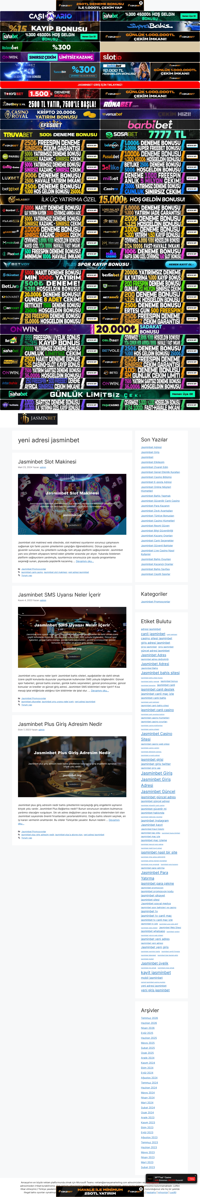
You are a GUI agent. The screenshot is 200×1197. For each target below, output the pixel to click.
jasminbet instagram (155, 820)
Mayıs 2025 (148, 1042)
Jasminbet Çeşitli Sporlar (155, 574)
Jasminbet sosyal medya (156, 903)
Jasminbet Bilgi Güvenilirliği (157, 530)
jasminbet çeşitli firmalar (170, 951)
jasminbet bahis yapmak (150, 681)
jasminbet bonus (169, 681)
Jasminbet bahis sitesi (160, 672)
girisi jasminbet (149, 647)
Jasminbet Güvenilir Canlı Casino (160, 500)
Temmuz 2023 (149, 1142)
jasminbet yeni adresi (152, 943)
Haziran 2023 (149, 1147)
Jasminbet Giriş (150, 452)
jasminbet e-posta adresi (150, 755)
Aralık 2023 (147, 1117)
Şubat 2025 (148, 1047)
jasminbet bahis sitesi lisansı (152, 678)
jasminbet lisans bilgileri (171, 833)
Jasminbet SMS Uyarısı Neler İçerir (59, 595)
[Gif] (100, 199)
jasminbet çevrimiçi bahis (150, 951)
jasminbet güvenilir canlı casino (152, 805)
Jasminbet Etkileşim (152, 462)
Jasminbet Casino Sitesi (156, 736)
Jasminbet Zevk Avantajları (157, 510)
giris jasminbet (165, 647)
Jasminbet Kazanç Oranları (157, 535)
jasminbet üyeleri (147, 959)
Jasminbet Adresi (151, 447)
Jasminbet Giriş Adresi (156, 782)
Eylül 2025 (147, 1032)
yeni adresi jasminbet (78, 572)
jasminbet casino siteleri (150, 729)
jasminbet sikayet (153, 895)
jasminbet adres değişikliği (155, 659)
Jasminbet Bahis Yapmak (156, 495)
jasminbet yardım (173, 932)
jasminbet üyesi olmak (166, 968)
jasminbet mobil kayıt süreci (151, 848)
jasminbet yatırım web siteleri (152, 935)
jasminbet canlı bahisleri (150, 702)
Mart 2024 (147, 1102)
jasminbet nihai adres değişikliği (153, 857)
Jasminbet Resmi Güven (155, 525)
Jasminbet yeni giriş (155, 947)
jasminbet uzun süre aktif (168, 924)
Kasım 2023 (148, 1122)
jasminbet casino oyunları (154, 721)
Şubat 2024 (148, 1107)
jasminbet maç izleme (154, 840)
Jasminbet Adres (153, 655)
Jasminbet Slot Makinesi (47, 462)
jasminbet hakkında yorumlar (151, 817)
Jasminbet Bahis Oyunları (156, 559)
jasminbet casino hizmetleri (155, 718)
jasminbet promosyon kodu (157, 891)
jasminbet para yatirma (152, 868)
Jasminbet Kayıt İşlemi (152, 829)
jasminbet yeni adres (155, 939)
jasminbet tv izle (149, 923)
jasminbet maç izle (150, 836)
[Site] (50, 145)
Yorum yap (26, 575)
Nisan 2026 (148, 1028)
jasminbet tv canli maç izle (157, 919)
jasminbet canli (166, 685)
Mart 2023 (147, 1162)
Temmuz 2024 (149, 1082)
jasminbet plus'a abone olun (68, 834)
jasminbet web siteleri (149, 928)
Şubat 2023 (148, 1167)
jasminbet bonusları (148, 685)
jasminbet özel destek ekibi (168, 955)
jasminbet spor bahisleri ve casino (158, 907)
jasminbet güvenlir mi (153, 808)
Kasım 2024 (148, 1062)
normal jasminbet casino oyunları (153, 982)
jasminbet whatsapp (153, 931)
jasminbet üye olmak (148, 968)
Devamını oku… (85, 561)
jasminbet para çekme (157, 883)
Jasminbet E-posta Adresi (156, 482)
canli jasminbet (153, 634)
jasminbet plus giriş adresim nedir (37, 834)
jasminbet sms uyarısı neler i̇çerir (57, 701)
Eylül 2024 (147, 1072)
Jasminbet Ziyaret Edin (154, 467)
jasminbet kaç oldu (150, 833)
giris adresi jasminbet (155, 643)
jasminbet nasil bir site (159, 852)
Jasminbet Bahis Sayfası (155, 569)
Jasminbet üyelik (154, 963)
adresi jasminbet (151, 629)
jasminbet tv (149, 911)
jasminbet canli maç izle (157, 694)
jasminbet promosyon (152, 887)
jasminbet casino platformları (152, 725)
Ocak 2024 (147, 1112)
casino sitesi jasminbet (156, 638)
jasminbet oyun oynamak (150, 864)
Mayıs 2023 (148, 1152)
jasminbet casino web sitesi (155, 744)
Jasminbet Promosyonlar (33, 569)
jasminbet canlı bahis (153, 697)
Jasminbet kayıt (152, 825)
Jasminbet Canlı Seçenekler (157, 540)
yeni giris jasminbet (155, 990)
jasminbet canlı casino (32, 572)
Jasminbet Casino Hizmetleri (158, 520)
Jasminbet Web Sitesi (170, 927)
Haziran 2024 (149, 1087)
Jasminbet (147, 457)
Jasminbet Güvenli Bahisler (157, 545)
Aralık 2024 (147, 1057)
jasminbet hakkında (152, 812)
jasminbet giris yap (150, 768)
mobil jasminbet (152, 978)
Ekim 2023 (147, 1127)
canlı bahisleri (172, 634)
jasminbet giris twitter (156, 764)
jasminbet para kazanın (169, 864)
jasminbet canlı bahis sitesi (155, 705)
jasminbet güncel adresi (155, 801)
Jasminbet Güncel (158, 791)
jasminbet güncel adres (158, 797)
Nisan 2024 (148, 1097)
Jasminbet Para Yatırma (154, 875)
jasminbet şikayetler (31, 701)
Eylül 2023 (147, 1132)
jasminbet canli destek (157, 689)
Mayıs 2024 (148, 1092)
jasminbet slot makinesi (55, 572)
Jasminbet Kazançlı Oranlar (157, 564)
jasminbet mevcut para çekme (152, 844)
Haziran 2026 (149, 1023)
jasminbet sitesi (150, 899)
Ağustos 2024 (149, 1077)
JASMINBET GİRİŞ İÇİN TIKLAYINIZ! (100, 84)
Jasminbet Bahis (149, 668)
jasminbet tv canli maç (156, 915)
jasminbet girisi (152, 759)
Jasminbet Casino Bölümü (156, 477)
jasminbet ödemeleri (148, 955)
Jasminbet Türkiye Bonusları (157, 515)
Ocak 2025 (147, 1052)
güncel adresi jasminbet (155, 650)
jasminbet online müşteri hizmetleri (154, 861)
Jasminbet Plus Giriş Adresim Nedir (60, 724)
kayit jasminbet (156, 972)
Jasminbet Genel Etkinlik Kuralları (160, 472)
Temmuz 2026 (149, 1018)
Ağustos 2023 (149, 1137)
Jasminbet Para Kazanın (155, 505)
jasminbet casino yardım (150, 748)
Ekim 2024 (147, 1067)
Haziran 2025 (149, 1037)
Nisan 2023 (148, 1157)
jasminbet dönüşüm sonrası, (151, 752)
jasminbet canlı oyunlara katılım (152, 714)
